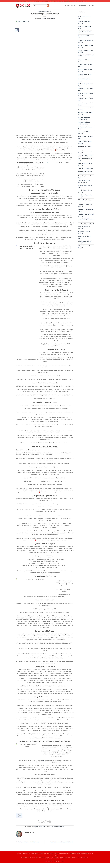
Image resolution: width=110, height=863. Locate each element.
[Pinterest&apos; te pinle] (47, 821)
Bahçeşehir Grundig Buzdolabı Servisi (86, 56)
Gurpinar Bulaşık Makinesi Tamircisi (85, 205)
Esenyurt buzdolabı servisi (34, 1)
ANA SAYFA (67, 5)
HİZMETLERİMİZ (82, 5)
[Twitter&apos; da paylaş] (42, 821)
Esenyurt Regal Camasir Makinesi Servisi (84, 181)
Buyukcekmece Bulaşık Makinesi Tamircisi (84, 123)
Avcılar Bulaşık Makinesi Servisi (84, 17)
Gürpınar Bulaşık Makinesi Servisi (85, 200)
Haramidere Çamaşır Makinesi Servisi (86, 210)
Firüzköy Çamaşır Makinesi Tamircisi (85, 191)
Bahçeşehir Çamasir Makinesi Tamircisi (61, 842)
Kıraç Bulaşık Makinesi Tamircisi (84, 227)
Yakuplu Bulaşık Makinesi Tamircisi (84, 242)
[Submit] (48, 5)
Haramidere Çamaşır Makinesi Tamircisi (86, 215)
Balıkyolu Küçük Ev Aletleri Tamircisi (85, 75)
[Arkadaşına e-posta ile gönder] (44, 821)
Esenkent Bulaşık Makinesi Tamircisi (85, 132)
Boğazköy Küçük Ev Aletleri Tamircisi (85, 113)
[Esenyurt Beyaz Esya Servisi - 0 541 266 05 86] (23, 6)
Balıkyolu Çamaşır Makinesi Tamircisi (85, 70)
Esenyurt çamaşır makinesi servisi (65, 1)
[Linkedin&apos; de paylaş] (50, 821)
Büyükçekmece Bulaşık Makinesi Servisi (84, 118)
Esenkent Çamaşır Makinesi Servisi (85, 137)
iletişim (44, 760)
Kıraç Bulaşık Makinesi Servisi (86, 223)
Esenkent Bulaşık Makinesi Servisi (85, 128)
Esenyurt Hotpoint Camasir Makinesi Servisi (85, 172)
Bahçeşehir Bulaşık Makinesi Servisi (85, 36)
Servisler (73, 5)
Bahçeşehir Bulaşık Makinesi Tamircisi (85, 41)
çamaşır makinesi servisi (45, 11)
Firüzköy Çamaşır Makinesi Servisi (85, 186)
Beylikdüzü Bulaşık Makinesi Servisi (85, 80)
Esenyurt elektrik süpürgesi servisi (81, 1)
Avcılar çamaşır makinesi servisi (84, 27)
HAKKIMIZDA (91, 5)
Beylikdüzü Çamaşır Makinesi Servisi (85, 89)
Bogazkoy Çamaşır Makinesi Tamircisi (85, 108)
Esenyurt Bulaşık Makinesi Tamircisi (85, 152)
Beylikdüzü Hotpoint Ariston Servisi (85, 99)
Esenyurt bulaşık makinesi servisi (49, 1)
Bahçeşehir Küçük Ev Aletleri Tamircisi (85, 60)
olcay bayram (51, 18)
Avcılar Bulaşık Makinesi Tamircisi (84, 22)
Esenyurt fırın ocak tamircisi (85, 168)
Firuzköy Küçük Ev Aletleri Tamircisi (85, 196)
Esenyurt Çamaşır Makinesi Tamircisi (85, 164)
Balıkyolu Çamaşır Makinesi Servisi (85, 65)
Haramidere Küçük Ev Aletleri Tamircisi (86, 220)
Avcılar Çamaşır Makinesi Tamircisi (84, 32)
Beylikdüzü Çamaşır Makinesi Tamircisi (28, 842)
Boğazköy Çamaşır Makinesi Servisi (85, 104)
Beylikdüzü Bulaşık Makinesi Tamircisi (85, 84)
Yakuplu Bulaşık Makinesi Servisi (84, 237)
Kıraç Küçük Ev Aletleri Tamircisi (84, 232)
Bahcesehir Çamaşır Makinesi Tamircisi (85, 51)
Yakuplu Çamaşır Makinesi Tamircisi (85, 246)
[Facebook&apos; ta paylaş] (39, 821)
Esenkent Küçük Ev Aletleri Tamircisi (85, 142)
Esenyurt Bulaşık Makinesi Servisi (85, 147)
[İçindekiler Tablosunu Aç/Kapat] (19, 815)
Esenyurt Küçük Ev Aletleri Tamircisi (85, 176)
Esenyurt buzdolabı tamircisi (85, 155)
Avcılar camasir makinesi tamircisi (57, 826)
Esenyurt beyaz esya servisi (21, 1)
